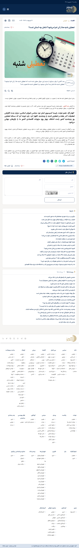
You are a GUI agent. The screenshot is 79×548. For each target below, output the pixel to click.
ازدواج (22, 458)
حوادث (75, 415)
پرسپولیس (31, 363)
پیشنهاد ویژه (72, 366)
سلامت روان (10, 389)
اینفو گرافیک (73, 452)
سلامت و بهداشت (10, 350)
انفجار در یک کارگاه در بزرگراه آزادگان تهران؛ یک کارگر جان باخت (58, 220)
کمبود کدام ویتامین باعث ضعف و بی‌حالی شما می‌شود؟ (59, 249)
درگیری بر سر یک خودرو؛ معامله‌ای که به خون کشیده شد (59, 217)
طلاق (22, 461)
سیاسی (64, 350)
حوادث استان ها (71, 422)
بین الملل (53, 350)
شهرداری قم (41, 484)
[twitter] (59, 161)
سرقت (53, 523)
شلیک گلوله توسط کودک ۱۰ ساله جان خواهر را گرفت (61, 242)
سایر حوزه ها (51, 380)
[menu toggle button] (8, 9)
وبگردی (13, 452)
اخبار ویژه (72, 360)
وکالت (53, 526)
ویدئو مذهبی (51, 434)
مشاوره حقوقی (52, 508)
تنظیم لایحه (52, 529)
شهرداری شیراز (40, 479)
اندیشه (22, 377)
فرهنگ (23, 350)
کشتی (32, 374)
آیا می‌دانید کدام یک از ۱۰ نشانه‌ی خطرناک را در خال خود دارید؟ (58, 261)
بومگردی (63, 526)
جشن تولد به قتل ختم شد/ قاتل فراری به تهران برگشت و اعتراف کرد (56, 287)
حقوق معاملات (51, 535)
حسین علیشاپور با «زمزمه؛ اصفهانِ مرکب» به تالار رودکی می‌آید (57, 223)
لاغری (12, 360)
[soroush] (48, 161)
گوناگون (33, 415)
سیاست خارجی (61, 374)
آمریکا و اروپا (52, 366)
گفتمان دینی (20, 392)
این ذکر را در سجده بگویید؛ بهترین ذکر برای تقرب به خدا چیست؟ (57, 306)
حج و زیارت (21, 395)
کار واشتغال (41, 512)
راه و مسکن (41, 371)
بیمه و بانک (32, 452)
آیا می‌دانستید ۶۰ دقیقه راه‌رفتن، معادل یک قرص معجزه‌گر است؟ (57, 281)
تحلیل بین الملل (50, 360)
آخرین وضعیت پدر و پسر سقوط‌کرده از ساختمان (62, 300)
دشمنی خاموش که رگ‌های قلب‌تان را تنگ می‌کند (61, 277)
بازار (65, 452)
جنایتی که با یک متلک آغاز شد (67, 322)
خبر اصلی (72, 357)
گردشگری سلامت (61, 523)
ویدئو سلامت (10, 363)
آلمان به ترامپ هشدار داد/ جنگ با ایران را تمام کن (61, 245)
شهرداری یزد (41, 481)
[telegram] (63, 161)
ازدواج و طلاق (51, 521)
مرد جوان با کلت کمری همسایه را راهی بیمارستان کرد (60, 233)
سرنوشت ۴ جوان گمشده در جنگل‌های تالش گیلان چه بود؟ (59, 303)
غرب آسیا (52, 377)
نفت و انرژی (41, 374)
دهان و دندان (10, 380)
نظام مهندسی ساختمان (21, 416)
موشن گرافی (52, 439)
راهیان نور (21, 403)
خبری (53, 419)
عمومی (65, 21)
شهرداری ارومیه (40, 499)
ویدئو (54, 415)
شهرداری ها (43, 452)
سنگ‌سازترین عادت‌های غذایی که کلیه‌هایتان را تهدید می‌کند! (58, 236)
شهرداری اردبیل (40, 487)
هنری (75, 508)
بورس (43, 360)
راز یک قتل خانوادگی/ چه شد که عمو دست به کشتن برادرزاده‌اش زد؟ (56, 313)
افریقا (53, 369)
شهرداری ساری (41, 493)
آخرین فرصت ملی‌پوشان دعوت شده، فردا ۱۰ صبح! (61, 226)
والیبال (32, 357)
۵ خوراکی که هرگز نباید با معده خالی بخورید (63, 229)
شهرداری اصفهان (40, 470)
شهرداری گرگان (40, 473)
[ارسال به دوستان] (13, 20)
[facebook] (44, 161)
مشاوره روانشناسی (20, 452)
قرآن (22, 357)
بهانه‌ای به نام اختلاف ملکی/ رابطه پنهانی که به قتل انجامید (58, 297)
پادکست (64, 415)
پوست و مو (10, 383)
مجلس (63, 360)
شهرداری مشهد (40, 464)
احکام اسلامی (20, 371)
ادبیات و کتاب (20, 406)
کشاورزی (42, 366)
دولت (63, 363)
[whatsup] (56, 161)
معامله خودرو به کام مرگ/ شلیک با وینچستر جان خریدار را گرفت (57, 252)
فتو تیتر (22, 397)
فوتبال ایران (31, 366)
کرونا (12, 374)
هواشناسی (72, 431)
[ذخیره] (9, 20)
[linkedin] (52, 161)
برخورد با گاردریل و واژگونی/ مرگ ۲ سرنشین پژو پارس (60, 258)
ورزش (33, 350)
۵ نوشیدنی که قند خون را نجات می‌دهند (63, 290)
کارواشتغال (43, 508)
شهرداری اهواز (41, 467)
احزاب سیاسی (41, 428)
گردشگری (64, 508)
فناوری (54, 452)
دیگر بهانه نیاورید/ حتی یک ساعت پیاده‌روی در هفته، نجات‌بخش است (55, 293)
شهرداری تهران (40, 455)
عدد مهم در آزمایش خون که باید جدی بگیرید (62, 284)
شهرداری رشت (41, 490)
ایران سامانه (5, 546)
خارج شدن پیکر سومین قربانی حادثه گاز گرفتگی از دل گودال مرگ (57, 316)
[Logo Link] (71, 9)
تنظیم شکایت (51, 532)
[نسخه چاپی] (5, 20)
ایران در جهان (51, 357)
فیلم (53, 442)
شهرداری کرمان (40, 496)
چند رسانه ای (11, 415)
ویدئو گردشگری (51, 431)
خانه (75, 350)
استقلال (32, 360)
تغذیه (11, 377)
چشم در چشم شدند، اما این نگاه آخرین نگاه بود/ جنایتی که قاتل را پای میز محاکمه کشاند (50, 309)
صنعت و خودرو (40, 363)
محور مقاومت (51, 363)
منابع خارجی (51, 425)
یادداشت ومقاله (71, 363)
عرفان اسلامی (20, 386)
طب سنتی (10, 357)
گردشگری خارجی (61, 518)
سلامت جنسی (9, 386)
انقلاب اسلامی (20, 366)
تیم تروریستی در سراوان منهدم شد (65, 239)
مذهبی (22, 400)
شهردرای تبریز (41, 476)
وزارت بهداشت (9, 366)
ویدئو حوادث (72, 428)
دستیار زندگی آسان (29, 422)
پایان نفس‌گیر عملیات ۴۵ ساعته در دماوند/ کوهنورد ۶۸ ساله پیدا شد (56, 255)
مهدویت (21, 369)
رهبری (63, 357)
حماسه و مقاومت (19, 374)
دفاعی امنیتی (61, 366)
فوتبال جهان (31, 369)
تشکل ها (42, 437)
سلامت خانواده (9, 392)
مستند (53, 422)
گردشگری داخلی (61, 515)
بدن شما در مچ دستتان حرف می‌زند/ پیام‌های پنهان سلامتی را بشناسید (55, 319)
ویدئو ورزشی (31, 371)
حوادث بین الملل (71, 425)
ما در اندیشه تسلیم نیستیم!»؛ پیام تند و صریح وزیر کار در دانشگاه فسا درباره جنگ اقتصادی (50, 265)
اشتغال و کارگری (40, 357)
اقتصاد (72, 21)
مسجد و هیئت (20, 389)
